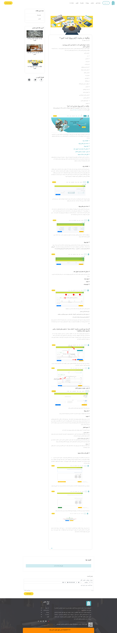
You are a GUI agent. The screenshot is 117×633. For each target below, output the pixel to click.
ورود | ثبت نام (8, 3)
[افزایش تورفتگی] (63, 582)
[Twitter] (43, 621)
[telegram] (45, 621)
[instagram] (38, 621)
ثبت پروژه (106, 3)
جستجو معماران (46, 610)
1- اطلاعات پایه (86, 141)
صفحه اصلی (98, 3)
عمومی (39, 19)
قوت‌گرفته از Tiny (27, 590)
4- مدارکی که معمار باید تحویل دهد (81, 149)
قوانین (77, 3)
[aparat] (48, 621)
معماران (92, 3)
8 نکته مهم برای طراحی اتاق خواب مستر (35, 53)
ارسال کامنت (28, 593)
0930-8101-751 (50, 624)
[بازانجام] (90, 582)
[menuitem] (91, 580)
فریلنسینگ (39, 15)
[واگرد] (92, 582)
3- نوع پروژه (87, 146)
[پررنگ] (79, 582)
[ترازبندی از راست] (70, 582)
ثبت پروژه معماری (75, 109)
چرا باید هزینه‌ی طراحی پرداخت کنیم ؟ (34, 39)
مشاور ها (82, 3)
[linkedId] (40, 621)
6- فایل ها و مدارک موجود (84, 154)
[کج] (77, 582)
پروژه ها (87, 3)
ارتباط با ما (72, 3)
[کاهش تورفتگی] (65, 582)
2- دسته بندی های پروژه (84, 143)
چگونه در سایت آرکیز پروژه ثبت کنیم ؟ (35, 67)
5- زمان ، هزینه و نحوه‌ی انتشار (82, 152)
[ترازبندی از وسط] (72, 582)
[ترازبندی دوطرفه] (68, 582)
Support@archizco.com (48, 626)
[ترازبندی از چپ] (74, 582)
